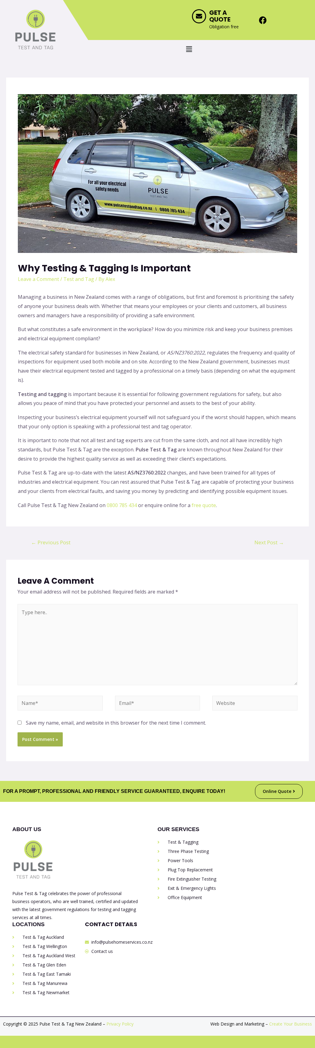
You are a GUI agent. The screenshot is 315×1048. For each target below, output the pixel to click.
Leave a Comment (38, 279)
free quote (204, 505)
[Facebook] (262, 20)
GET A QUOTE (219, 16)
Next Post (269, 542)
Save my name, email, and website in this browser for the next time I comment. (116, 722)
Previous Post (50, 542)
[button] (189, 49)
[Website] (254, 704)
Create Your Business (290, 1024)
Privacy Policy (120, 1024)
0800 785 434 (122, 505)
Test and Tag (78, 279)
